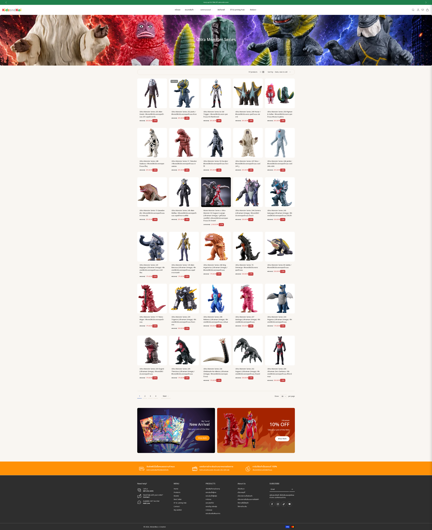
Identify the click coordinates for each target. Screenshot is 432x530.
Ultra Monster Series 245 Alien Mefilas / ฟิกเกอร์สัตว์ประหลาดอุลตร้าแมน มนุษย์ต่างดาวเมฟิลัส (184, 213)
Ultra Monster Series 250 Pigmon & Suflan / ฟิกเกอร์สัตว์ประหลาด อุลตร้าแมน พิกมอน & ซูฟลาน (279, 114)
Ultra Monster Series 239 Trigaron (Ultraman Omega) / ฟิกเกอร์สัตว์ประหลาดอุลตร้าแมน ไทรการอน (183, 321)
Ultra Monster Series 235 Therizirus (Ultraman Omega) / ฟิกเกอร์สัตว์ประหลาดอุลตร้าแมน (183, 371)
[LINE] (289, 504)
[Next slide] (426, 2)
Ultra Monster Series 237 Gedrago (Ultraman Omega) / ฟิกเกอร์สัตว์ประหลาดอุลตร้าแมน (247, 319)
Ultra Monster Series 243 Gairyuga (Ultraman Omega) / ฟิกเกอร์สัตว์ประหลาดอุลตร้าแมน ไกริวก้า (279, 213)
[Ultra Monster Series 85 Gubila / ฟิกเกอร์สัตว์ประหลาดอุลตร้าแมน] (280, 247)
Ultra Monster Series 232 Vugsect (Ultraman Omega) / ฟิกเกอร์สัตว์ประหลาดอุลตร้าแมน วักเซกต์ (247, 371)
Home (176, 489)
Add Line (146, 503)
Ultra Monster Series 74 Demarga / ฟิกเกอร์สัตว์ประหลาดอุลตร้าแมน (246, 267)
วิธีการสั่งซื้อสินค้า (243, 503)
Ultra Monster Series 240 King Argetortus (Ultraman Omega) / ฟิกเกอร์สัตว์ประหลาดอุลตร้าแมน (215, 267)
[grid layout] (263, 72)
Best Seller (178, 499)
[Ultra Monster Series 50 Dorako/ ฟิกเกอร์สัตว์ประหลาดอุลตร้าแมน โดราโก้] (216, 143)
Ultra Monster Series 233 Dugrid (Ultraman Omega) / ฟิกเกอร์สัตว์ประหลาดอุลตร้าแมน (152, 371)
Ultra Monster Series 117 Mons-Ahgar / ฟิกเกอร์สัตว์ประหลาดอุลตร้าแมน (152, 319)
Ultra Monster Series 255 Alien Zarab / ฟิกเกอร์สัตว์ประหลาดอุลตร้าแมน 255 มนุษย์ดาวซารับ (152, 114)
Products (177, 492)
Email (273, 489)
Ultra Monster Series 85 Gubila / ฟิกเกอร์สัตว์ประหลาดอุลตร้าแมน (279, 266)
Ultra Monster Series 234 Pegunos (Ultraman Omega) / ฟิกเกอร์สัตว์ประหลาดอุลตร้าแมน (279, 319)
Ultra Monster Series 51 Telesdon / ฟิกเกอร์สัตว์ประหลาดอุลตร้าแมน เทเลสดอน (184, 163)
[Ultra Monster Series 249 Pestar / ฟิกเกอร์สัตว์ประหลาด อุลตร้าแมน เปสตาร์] (248, 93)
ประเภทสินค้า (189, 10)
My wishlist (178, 510)
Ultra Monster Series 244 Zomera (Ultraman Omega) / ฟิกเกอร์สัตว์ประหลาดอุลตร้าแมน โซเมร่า (248, 213)
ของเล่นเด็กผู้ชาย (211, 492)
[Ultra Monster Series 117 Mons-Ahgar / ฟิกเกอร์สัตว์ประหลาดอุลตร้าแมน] (152, 298)
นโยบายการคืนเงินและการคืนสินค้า (248, 499)
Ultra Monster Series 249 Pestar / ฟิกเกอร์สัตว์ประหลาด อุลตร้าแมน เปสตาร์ (248, 114)
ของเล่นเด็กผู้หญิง (211, 496)
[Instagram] (277, 504)
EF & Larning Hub (237, 10)
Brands (176, 496)
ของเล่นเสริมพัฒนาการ (213, 513)
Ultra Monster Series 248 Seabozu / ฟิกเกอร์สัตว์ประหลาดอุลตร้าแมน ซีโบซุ (152, 163)
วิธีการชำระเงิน (242, 506)
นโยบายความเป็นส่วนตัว (245, 496)
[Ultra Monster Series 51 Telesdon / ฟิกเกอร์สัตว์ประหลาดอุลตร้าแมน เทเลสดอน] (184, 143)
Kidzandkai (154, 527)
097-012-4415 (148, 491)
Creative (163, 527)
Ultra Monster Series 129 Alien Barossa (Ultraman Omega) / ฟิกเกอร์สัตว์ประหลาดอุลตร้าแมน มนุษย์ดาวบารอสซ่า (183, 269)
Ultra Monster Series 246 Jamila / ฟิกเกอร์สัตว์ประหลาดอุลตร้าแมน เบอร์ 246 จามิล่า (279, 163)
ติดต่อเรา (253, 10)
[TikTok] (283, 504)
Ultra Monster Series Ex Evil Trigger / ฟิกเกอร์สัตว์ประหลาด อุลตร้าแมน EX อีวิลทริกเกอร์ (215, 114)
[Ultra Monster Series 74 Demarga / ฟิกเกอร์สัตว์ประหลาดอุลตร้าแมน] (248, 247)
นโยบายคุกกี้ (241, 492)
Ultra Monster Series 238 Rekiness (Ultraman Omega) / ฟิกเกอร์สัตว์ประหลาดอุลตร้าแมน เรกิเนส (215, 319)
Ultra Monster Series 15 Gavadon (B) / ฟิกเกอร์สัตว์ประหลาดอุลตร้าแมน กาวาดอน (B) (152, 213)
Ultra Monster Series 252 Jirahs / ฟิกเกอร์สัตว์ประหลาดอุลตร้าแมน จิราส (183, 113)
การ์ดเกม (208, 499)
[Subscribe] (292, 489)
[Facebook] (272, 504)
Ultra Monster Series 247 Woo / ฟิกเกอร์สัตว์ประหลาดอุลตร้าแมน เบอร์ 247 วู (247, 163)
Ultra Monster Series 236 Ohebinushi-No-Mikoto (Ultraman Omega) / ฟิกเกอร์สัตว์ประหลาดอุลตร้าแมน (215, 373)
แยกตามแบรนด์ (205, 10)
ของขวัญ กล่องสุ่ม (211, 506)
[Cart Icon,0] (427, 10)
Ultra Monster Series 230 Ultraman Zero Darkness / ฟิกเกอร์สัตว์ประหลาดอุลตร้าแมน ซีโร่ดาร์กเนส (279, 373)
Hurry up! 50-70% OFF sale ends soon (216, 2)
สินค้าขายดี (221, 10)
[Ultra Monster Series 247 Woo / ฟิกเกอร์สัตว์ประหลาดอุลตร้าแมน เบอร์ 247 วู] (248, 143)
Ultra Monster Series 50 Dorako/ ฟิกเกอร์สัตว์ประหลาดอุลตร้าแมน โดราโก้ (215, 163)
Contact (146, 497)
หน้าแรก (177, 10)
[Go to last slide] (6, 2)
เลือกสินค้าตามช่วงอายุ (213, 489)
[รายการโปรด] (423, 10)
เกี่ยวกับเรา (241, 489)
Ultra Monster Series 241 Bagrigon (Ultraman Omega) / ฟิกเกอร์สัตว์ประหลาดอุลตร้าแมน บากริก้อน (152, 269)
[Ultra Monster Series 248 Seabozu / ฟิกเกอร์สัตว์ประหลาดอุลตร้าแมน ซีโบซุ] (152, 143)
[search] (413, 10)
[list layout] (260, 72)
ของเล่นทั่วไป (210, 503)
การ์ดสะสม (209, 510)
